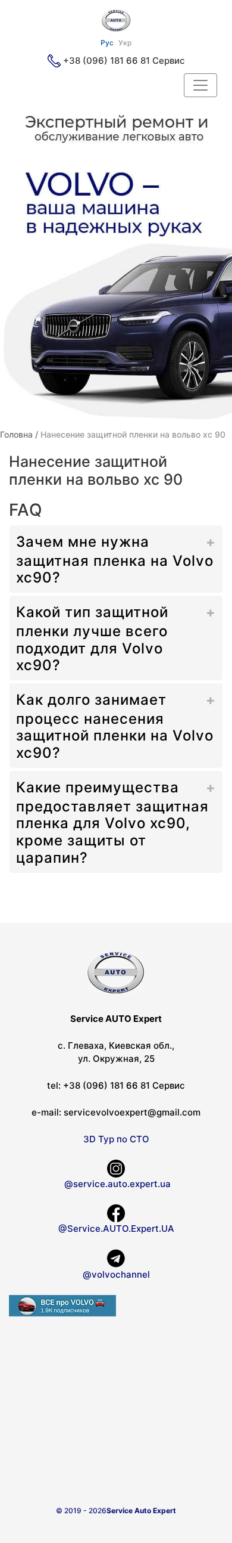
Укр (124, 42)
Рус (107, 42)
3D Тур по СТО (116, 1139)
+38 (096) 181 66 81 (106, 60)
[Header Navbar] (200, 85)
